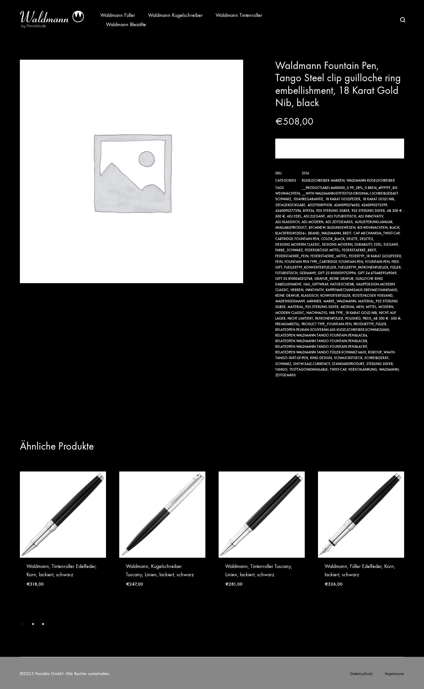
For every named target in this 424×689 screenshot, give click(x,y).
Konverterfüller (335, 295)
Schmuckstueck (348, 358)
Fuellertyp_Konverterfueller (310, 267)
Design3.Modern (337, 244)
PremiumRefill (287, 324)
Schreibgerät (376, 358)
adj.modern (312, 222)
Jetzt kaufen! (339, 148)
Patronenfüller (329, 318)
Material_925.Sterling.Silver (313, 307)
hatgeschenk (342, 284)
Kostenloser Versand (372, 295)
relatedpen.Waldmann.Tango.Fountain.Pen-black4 (321, 335)
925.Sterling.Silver (368, 211)
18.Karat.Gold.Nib (378, 199)
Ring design (321, 358)
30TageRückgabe (290, 205)
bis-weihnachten (372, 227)
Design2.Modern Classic (297, 244)
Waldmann (388, 369)
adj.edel (294, 216)
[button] (23, 624)
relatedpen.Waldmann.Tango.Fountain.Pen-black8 (321, 341)
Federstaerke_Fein (291, 256)
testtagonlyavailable (309, 369)
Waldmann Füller (117, 15)
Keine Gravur (287, 295)
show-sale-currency (311, 364)
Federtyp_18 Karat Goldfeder (375, 256)
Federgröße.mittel (322, 250)
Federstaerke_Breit (359, 250)
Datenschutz (361, 673)
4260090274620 (346, 205)
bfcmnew (317, 227)
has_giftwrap (315, 284)
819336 (308, 211)
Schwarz (283, 364)
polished (353, 318)
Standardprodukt (348, 364)
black (394, 227)
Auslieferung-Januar (374, 222)
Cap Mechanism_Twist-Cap (376, 233)
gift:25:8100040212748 (293, 279)
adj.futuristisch (341, 216)
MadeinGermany (290, 301)
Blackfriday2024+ (290, 233)
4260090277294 (288, 211)
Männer (314, 301)
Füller (395, 267)
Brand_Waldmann (324, 233)
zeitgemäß (285, 375)
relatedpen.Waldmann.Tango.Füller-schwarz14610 (320, 352)
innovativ (314, 290)
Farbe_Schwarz (289, 250)
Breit (347, 233)
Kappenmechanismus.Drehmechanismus (361, 290)
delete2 (366, 239)
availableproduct (291, 227)
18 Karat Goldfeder (342, 199)
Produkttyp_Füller (369, 324)
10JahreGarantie (308, 199)
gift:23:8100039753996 (337, 273)
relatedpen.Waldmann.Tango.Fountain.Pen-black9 (321, 346)
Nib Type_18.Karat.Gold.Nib (353, 313)
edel (378, 244)
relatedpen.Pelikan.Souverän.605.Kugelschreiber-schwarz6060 (332, 330)
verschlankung (362, 369)
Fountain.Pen (377, 262)
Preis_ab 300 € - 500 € (381, 318)
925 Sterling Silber (332, 211)
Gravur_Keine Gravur (333, 279)
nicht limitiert (300, 318)
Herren (297, 290)
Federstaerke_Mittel (328, 256)
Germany (307, 273)
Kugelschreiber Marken (323, 180)
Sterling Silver (379, 364)
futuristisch (286, 273)
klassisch (309, 295)
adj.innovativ (370, 216)
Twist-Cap (338, 369)
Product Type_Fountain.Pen (326, 324)
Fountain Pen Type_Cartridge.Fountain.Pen (324, 262)
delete (352, 239)
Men (360, 307)
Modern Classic (289, 313)
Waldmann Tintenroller (239, 15)
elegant (391, 244)
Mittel (371, 307)
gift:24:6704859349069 (377, 273)
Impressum (394, 673)
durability (363, 244)
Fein (279, 262)
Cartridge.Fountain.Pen (297, 239)
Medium (347, 307)
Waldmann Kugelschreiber (175, 15)
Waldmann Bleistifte (126, 24)
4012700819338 (319, 205)
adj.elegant (314, 216)
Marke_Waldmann (339, 301)
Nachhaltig (316, 313)
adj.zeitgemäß (339, 222)
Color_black (332, 239)
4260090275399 (374, 205)
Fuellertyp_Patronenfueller (363, 267)
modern (385, 307)
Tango (281, 369)
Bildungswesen (341, 227)
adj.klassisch (287, 222)
